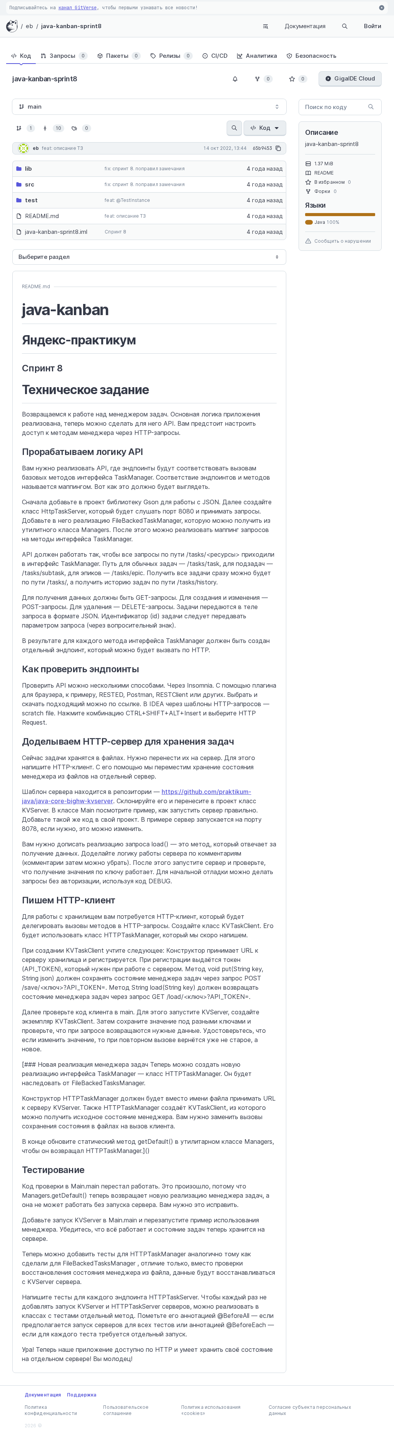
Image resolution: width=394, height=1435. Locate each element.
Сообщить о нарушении (342, 241)
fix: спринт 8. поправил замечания (144, 168)
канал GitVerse (77, 8)
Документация (305, 26)
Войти (372, 26)
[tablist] (197, 56)
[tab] (21, 56)
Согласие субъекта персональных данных (310, 1410)
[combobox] (149, 106)
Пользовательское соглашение (126, 1410)
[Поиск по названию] (234, 128)
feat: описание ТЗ (125, 216)
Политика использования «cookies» (210, 1410)
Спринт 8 (115, 232)
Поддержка (81, 1395)
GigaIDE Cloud (354, 78)
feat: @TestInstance (127, 200)
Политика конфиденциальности (51, 1410)
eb (29, 26)
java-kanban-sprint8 (71, 26)
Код (264, 127)
